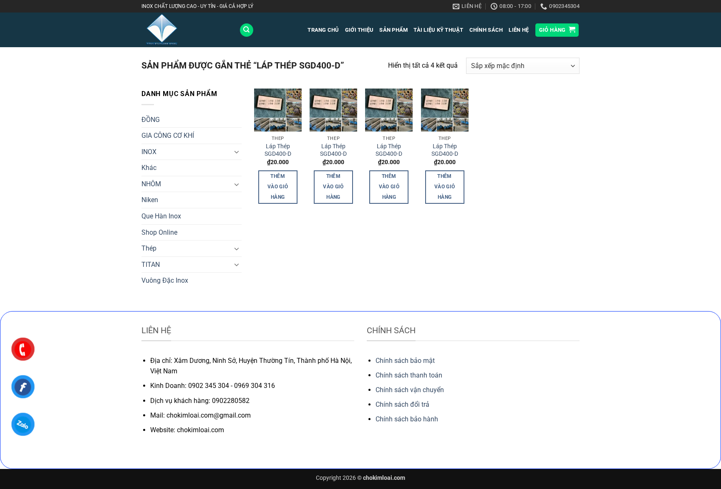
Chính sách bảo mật (405, 361)
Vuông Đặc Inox (164, 280)
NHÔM (151, 184)
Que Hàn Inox (161, 216)
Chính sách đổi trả (402, 404)
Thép (148, 248)
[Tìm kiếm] (246, 30)
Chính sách (486, 30)
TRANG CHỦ (323, 30)
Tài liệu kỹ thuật (438, 30)
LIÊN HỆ (519, 30)
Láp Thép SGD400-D (278, 150)
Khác (148, 168)
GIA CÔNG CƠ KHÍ (167, 135)
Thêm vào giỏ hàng (277, 186)
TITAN (150, 265)
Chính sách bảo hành (407, 419)
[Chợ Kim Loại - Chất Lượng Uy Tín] (184, 30)
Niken (149, 200)
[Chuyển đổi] (237, 152)
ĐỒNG (150, 120)
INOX (148, 152)
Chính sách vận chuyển (410, 390)
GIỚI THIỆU (359, 30)
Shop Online (159, 232)
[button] (557, 30)
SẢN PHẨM (393, 30)
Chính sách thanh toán (409, 375)
